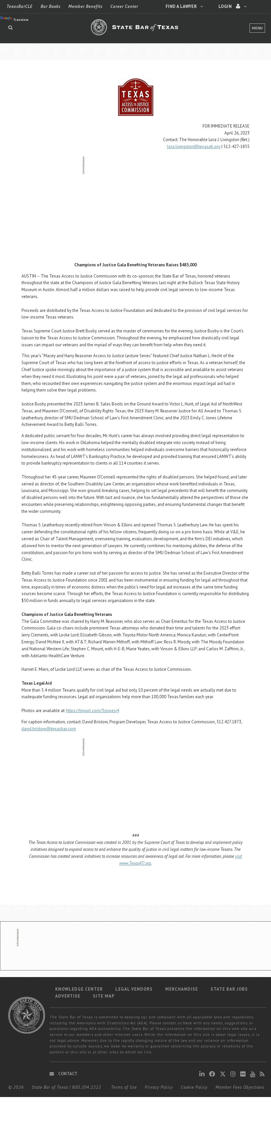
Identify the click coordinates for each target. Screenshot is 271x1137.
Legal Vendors (134, 989)
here (187, 1023)
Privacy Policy (159, 1087)
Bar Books (50, 6)
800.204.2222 (86, 1087)
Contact (67, 1074)
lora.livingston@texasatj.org (193, 146)
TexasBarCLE (20, 6)
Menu (257, 27)
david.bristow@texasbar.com (48, 729)
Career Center (124, 6)
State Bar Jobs (229, 989)
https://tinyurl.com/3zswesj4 (92, 710)
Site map (104, 996)
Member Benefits (85, 6)
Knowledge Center (79, 989)
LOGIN (225, 6)
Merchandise (181, 989)
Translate (20, 20)
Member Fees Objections (239, 1087)
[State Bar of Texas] (135, 31)
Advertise (67, 996)
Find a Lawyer (182, 6)
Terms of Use (124, 1087)
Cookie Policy (194, 1087)
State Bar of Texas (50, 1087)
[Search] (10, 27)
